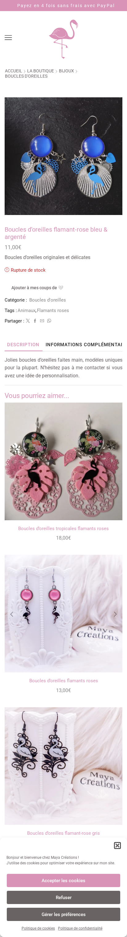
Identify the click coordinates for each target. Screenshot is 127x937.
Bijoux (66, 71)
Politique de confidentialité (80, 928)
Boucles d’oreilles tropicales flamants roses (63, 528)
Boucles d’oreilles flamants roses (63, 680)
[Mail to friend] (42, 321)
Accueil (13, 71)
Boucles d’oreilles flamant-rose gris (63, 833)
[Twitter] (27, 321)
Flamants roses (53, 310)
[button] (117, 845)
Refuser (64, 897)
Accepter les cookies (63, 880)
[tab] (23, 345)
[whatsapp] (48, 321)
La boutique (40, 71)
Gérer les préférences (64, 914)
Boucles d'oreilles (26, 76)
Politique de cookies (38, 928)
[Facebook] (35, 321)
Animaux (26, 310)
